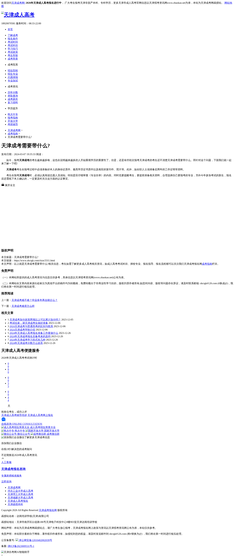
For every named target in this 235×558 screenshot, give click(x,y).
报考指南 (13, 117)
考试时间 (13, 42)
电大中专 (13, 114)
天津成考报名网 (48, 510)
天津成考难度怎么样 (23, 306)
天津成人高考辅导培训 (14, 415)
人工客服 (6, 462)
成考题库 (13, 99)
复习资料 (13, 102)
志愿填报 (13, 77)
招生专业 (13, 74)
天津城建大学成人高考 (20, 497)
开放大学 (13, 121)
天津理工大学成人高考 (20, 494)
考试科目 (13, 45)
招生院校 (13, 70)
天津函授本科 (15, 504)
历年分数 (13, 92)
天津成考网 (14, 130)
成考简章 (13, 58)
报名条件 (13, 38)
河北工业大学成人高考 (20, 490)
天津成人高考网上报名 (40, 415)
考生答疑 (13, 55)
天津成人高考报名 (18, 501)
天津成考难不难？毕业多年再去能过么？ (35, 300)
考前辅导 (13, 124)
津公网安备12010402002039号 (35, 540)
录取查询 (13, 95)
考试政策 (13, 52)
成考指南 (13, 133)
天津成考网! (18, 2)
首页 (10, 29)
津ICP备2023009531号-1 (21, 546)
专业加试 (13, 80)
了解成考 (13, 35)
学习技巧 (13, 48)
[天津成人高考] (18, 15)
